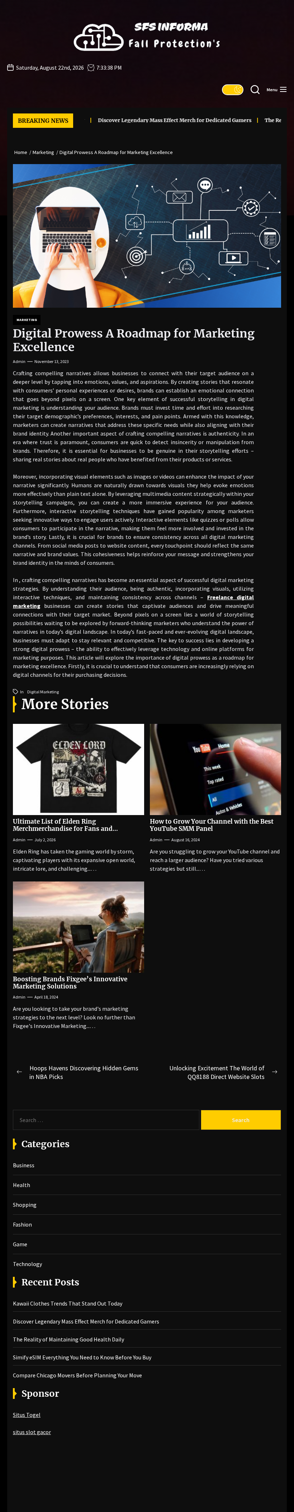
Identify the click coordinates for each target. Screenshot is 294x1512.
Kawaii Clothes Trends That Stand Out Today (67, 1303)
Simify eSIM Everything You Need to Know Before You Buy (82, 1357)
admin (19, 361)
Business (23, 1165)
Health (21, 1184)
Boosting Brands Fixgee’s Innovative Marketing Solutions (70, 982)
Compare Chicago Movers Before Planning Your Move (77, 1375)
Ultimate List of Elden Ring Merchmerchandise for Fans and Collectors (63, 829)
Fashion (22, 1224)
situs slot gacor (32, 1432)
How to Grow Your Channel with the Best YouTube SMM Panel (212, 825)
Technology (27, 1263)
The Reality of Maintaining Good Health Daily (68, 1339)
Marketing (26, 319)
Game (20, 1244)
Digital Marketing (43, 691)
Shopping (25, 1204)
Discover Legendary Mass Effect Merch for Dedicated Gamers (159, 120)
